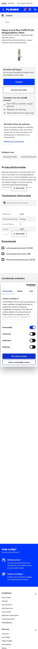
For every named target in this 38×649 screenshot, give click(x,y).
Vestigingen (6, 574)
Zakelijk (4, 3)
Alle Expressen (7, 605)
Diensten (5, 601)
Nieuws (4, 648)
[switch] (33, 334)
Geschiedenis (6, 644)
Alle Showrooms (7, 608)
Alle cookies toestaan (19, 356)
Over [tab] (31, 291)
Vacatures (5, 634)
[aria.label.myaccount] (25, 9)
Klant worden (6, 597)
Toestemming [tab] (7, 291)
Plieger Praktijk (7, 641)
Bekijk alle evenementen (10, 615)
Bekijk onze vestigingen (14, 141)
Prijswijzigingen (7, 622)
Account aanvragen (19, 90)
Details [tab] (19, 291)
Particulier (11, 3)
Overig (18, 254)
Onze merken (6, 612)
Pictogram (20, 259)
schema (19, 248)
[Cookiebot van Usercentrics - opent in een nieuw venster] (27, 285)
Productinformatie (10, 157)
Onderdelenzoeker (8, 619)
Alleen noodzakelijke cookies (19, 362)
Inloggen (19, 82)
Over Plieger (6, 637)
